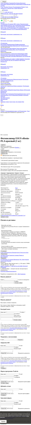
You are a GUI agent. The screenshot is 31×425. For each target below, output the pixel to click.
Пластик (3, 49)
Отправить (3, 368)
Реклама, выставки (11, 56)
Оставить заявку (18, 282)
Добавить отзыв (4, 216)
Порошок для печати (23, 95)
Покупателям (4, 254)
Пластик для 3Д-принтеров (14, 25)
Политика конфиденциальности (8, 271)
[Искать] (15, 15)
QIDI (20, 60)
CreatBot (17, 59)
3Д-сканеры (10, 24)
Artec (2, 90)
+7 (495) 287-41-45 (8, 12)
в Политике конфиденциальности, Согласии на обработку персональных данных (14, 291)
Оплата (10, 7)
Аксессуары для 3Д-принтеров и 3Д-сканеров (12, 28)
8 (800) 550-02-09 (14, 17)
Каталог (3, 22)
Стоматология (14, 53)
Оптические (25, 79)
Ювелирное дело (20, 56)
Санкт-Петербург (5, 3)
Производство (4, 55)
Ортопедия (27, 56)
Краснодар (22, 3)
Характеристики (10, 173)
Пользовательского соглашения (7, 293)
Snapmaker (27, 59)
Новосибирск (19, 4)
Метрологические (17, 79)
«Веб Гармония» (21, 274)
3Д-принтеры (4, 24)
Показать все (4, 61)
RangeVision (17, 90)
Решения (9, 260)
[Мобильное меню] (2, 12)
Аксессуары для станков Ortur (16, 101)
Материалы (3, 92)
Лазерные (3, 80)
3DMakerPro (10, 90)
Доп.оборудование (5, 97)
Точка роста (23, 252)
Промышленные (11, 44)
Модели (17, 173)
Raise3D (17, 60)
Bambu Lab (8, 59)
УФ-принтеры (4, 99)
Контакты (20, 8)
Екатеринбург (13, 3)
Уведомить (20, 339)
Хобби (26, 53)
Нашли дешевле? (5, 150)
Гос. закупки (8, 8)
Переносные (10, 79)
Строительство (12, 55)
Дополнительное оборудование (8, 48)
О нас (2, 7)
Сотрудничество (8, 252)
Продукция (3, 258)
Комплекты (24, 29)
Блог (13, 8)
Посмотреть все (25, 45)
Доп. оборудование (24, 259)
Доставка (6, 7)
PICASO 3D (12, 60)
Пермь (25, 4)
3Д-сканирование (16, 7)
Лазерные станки (5, 101)
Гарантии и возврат (14, 255)
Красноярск (4, 4)
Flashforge (22, 59)
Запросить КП (4, 152)
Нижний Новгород (11, 4)
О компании (3, 251)
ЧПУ (2, 100)
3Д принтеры (4, 259)
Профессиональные (20, 44)
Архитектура (19, 55)
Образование (21, 53)
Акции (16, 8)
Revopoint (27, 90)
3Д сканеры (10, 259)
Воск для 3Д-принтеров (19, 26)
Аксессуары (19, 48)
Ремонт (23, 7)
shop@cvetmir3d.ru (5, 266)
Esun (16, 188)
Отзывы (22, 173)
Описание (3, 173)
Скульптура (4, 56)
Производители (16, 252)
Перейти (17, 147)
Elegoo (23, 60)
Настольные (4, 44)
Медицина (24, 55)
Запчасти (24, 48)
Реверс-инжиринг (18, 86)
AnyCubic (3, 59)
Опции (8, 83)
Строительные (4, 45)
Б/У (20, 45)
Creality (13, 59)
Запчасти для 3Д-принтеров (14, 29)
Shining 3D (22, 90)
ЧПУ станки (17, 24)
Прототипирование (5, 53)
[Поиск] (5, 20)
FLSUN (2, 60)
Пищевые (10, 45)
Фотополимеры (9, 49)
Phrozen (6, 60)
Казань (18, 3)
